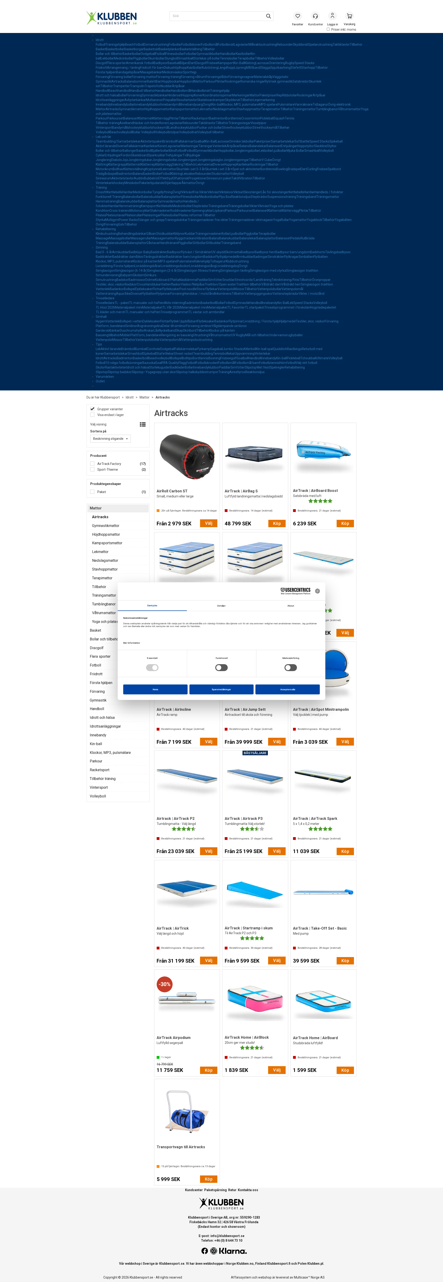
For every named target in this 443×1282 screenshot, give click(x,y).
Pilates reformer (191, 215)
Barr (159, 81)
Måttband (253, 67)
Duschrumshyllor (132, 330)
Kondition (102, 210)
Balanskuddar (151, 197)
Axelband (126, 123)
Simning (102, 247)
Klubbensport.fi (278, 1263)
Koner (198, 95)
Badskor (210, 257)
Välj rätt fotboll (306, 363)
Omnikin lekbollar (241, 141)
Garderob (102, 330)
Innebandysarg (192, 104)
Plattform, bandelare (145, 335)
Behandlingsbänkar (132, 233)
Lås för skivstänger (275, 192)
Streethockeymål (265, 127)
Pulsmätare (286, 104)
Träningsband (306, 197)
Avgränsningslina (149, 326)
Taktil (235, 178)
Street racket (183, 353)
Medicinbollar (123, 58)
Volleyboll (103, 132)
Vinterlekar (104, 183)
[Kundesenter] (315, 16)
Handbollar (228, 54)
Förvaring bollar (120, 77)
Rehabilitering (106, 229)
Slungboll (171, 58)
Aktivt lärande (106, 146)
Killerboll (250, 349)
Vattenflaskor (171, 284)
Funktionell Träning (109, 197)
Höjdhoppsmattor (157, 109)
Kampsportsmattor (184, 109)
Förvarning (134, 95)
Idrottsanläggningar (110, 100)
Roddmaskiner (181, 210)
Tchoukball (308, 358)
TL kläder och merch (110, 312)
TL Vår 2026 (171, 307)
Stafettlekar (165, 353)
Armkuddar (120, 252)
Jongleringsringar (236, 160)
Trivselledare (105, 298)
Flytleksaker (171, 289)
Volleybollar (276, 58)
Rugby (289, 63)
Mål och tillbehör (257, 335)
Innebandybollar (122, 104)
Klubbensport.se (171, 1263)
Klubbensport (110, 397)
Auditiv (139, 178)
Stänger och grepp (151, 220)
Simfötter (215, 280)
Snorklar (228, 280)
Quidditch (280, 349)
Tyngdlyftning (162, 192)
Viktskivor (226, 192)
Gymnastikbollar (208, 54)
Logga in (332, 16)
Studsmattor (220, 173)
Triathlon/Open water (220, 284)
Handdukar (153, 284)
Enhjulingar (289, 146)
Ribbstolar (289, 95)
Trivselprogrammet (174, 312)
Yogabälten (343, 220)
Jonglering (103, 160)
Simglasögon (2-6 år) (162, 270)
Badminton (217, 118)
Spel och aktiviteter (246, 169)
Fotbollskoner (191, 44)
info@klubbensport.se (227, 1236)
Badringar (260, 257)
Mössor (239, 289)
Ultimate (322, 358)
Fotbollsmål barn (247, 363)
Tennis (289, 118)
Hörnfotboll (287, 363)
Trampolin (137, 86)
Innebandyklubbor (147, 104)
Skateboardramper (211, 100)
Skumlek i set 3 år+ (218, 169)
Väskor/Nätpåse (193, 284)
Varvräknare (304, 104)
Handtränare (169, 243)
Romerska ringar (252, 81)
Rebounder (285, 44)
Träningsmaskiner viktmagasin (250, 220)
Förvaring (102, 77)
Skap (179, 330)
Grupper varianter (110, 409)
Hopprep (188, 95)
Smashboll (135, 353)
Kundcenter (194, 1190)
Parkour (209, 81)
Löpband (219, 210)
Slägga (265, 67)
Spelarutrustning (320, 44)
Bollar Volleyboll (143, 132)
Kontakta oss (248, 1190)
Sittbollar (199, 243)
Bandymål (119, 127)
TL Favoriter (236, 307)
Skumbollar (156, 58)
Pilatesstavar (115, 215)
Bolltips (187, 358)
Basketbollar (115, 49)
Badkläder (177, 367)
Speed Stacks (304, 63)
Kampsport (226, 63)
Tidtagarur (320, 104)
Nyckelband (167, 330)
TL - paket (121, 303)
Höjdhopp (180, 67)
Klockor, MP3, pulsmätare (240, 104)
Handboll (102, 90)
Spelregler (277, 367)
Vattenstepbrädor (286, 293)
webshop (265, 1277)
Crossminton (250, 118)
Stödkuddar (164, 233)
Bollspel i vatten (131, 321)
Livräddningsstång (202, 266)
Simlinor (131, 326)
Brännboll (170, 141)
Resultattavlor (187, 100)
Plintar (220, 81)
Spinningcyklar (202, 210)
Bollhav (118, 169)
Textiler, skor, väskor (110, 284)
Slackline (320, 146)
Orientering (277, 63)
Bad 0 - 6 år (104, 252)
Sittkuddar (213, 243)
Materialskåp (263, 77)
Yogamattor (298, 220)
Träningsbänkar (176, 220)
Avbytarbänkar (135, 100)
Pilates (101, 215)
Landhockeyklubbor (183, 127)
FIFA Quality (170, 363)
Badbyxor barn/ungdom (292, 252)
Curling (312, 169)
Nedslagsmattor (225, 109)
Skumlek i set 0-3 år (190, 169)
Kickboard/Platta (167, 280)
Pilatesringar (151, 215)
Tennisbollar (229, 58)
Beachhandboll (119, 90)
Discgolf (102, 63)
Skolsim (138, 275)
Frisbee (212, 63)
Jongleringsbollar (246, 150)
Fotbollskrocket (207, 363)
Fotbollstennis (269, 363)
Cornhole (153, 349)
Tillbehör (356, 44)
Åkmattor (189, 183)
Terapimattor (270, 109)
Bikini (140, 257)
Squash (279, 118)
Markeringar (241, 95)
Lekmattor (205, 109)
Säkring (177, 164)
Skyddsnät (300, 44)
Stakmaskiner (160, 210)
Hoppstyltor (305, 146)
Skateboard (139, 155)
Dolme (150, 280)
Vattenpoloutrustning (197, 340)
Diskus (168, 67)
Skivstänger (252, 192)
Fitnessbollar (174, 54)
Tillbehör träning (108, 123)
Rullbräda (307, 238)
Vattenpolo (226, 289)
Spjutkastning (280, 67)
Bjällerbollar (160, 150)
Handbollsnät (200, 90)
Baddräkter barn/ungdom (185, 257)
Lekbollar (107, 58)
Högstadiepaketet (323, 307)
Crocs (141, 284)
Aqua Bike (123, 293)
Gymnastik (103, 81)
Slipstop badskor (120, 372)
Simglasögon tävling (235, 270)
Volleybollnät (188, 132)
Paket (101, 492)
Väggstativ (280, 77)
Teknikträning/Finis (285, 280)
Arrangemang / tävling (123, 67)
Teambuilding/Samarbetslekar (118, 141)
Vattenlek (220, 146)
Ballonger (129, 150)
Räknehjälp (202, 261)
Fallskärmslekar (186, 349)
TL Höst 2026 (105, 307)
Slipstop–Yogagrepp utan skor (154, 372)
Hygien (101, 321)
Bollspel (129, 289)
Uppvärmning (244, 353)
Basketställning (191, 49)
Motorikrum (104, 169)
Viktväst (187, 192)
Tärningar (205, 146)
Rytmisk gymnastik (278, 81)
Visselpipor (258, 123)
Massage (102, 238)
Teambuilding (203, 353)
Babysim (126, 275)
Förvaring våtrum (193, 77)
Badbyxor (161, 63)
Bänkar (114, 330)
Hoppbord (187, 81)
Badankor (117, 289)
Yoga (277, 220)
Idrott (100, 40)
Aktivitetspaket (152, 141)
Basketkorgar (134, 49)
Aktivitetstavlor (123, 178)
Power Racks (128, 220)
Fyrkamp (204, 349)
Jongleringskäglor (210, 160)
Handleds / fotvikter (328, 192)
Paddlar (202, 280)
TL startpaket (254, 307)
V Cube (267, 160)
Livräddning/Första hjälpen (115, 266)
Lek (290, 303)
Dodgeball (148, 54)
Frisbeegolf (228, 358)
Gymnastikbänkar (155, 95)
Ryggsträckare (185, 238)
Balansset (130, 118)
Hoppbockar (171, 81)
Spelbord (334, 169)
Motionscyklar (140, 210)
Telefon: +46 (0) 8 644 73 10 (221, 1240)
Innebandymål (170, 104)
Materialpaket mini (128, 307)
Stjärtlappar (173, 183)
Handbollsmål (181, 90)
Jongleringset (187, 160)
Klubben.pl (315, 1263)
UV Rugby (238, 335)
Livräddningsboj (227, 266)
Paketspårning (215, 1190)
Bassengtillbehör (108, 335)
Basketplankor (169, 49)
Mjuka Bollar (295, 150)
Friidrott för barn (152, 67)
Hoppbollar (226, 150)
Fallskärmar (185, 141)
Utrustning (200, 335)
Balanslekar (257, 146)
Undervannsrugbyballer (286, 335)
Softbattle (301, 141)
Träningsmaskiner (208, 233)
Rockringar (232, 81)
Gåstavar (153, 243)
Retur (232, 1190)
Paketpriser (268, 95)
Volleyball (335, 358)
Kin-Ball (239, 63)
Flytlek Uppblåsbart (183, 321)
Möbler (125, 335)
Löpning (240, 67)
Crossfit (101, 192)
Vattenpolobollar (269, 289)
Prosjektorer (198, 178)
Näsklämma (188, 280)
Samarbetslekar (282, 141)
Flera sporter (117, 63)
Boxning (214, 358)
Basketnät (151, 49)
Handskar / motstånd (199, 293)
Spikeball (336, 141)
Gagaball (216, 349)
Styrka (100, 220)
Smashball (185, 58)
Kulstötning (210, 67)
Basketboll (144, 150)
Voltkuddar (164, 86)
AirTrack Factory (109, 464)
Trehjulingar (174, 155)
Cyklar (100, 155)
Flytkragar (291, 257)
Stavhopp (308, 67)
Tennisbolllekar (224, 353)
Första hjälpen (106, 72)
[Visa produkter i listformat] (142, 425)
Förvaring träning (168, 77)
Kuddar (190, 233)
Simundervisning (108, 275)
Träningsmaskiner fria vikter (208, 220)
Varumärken (105, 376)
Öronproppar (321, 280)
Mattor (199, 81)
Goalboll (242, 358)
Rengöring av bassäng (177, 335)
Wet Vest (263, 367)
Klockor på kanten (145, 261)
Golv (121, 224)
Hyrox (241, 372)
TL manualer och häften (146, 303)
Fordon (126, 155)
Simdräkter (276, 257)
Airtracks (117, 81)
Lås (156, 330)
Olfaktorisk (181, 178)
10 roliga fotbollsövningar (123, 363)
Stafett (295, 67)
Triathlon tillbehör (248, 284)
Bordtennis (233, 118)
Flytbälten (321, 257)
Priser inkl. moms (343, 29)
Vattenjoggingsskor (258, 293)
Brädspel (294, 169)
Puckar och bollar (209, 127)
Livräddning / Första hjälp (261, 321)
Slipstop (251, 367)
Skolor (100, 367)
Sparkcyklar (156, 155)
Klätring (250, 63)
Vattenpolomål (292, 289)
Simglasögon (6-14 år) (131, 270)
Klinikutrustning (107, 233)
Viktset (238, 192)
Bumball (141, 349)
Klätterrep (148, 164)
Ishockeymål (159, 127)
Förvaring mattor (144, 77)
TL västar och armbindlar (207, 312)
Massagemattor (163, 238)
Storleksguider (159, 367)
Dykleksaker (144, 289)
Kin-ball (217, 104)
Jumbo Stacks (233, 349)
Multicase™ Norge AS (309, 1277)
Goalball (199, 141)
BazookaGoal (152, 363)
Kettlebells (114, 192)
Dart (192, 63)
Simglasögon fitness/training (199, 270)
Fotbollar (175, 44)
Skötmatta (233, 252)
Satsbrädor (300, 81)
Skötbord (189, 330)
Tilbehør (284, 127)
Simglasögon (105, 270)
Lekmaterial (204, 164)
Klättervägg (161, 118)
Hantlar (127, 192)
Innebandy (103, 104)
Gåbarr (151, 233)
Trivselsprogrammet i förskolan (287, 307)
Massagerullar (141, 238)
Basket (101, 49)
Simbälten (306, 257)
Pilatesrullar (133, 215)
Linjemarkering (264, 100)
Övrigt (207, 104)
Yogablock (314, 220)
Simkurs (150, 275)
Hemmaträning (107, 201)
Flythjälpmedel (226, 257)
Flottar (157, 289)
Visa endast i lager (110, 415)
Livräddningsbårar (148, 266)
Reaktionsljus (241, 197)
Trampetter (121, 86)
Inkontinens (223, 293)
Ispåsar (134, 72)
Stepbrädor (259, 197)
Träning (101, 187)
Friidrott (101, 67)
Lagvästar (175, 123)
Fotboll (100, 44)
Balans (244, 146)
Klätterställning (134, 169)
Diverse (121, 146)
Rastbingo (294, 349)
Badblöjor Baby (140, 252)
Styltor (332, 146)
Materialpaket (152, 307)
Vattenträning (106, 293)
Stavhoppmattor (249, 109)
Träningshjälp (115, 44)
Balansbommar (135, 81)
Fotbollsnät (226, 44)
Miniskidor (131, 183)
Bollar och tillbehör (109, 54)
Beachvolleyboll (121, 132)
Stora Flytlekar (207, 289)
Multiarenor (154, 100)
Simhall (101, 316)
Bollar (122, 95)
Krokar (149, 330)
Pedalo (295, 238)
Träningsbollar (238, 206)
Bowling (282, 169)
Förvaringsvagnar (241, 77)
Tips (99, 344)
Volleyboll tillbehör (211, 132)
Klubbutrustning (237, 261)
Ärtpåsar (178, 86)
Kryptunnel (153, 169)
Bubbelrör (151, 178)
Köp (277, 523)
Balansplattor (171, 197)
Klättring (102, 164)
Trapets (150, 86)
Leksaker (188, 173)
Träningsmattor (304, 109)
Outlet (100, 381)
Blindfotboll (177, 150)
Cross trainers (119, 210)
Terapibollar (246, 58)
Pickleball (267, 118)
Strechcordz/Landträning (253, 280)
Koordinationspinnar (217, 95)
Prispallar (170, 100)
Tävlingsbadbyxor (338, 252)
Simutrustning (106, 280)
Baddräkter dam (124, 257)
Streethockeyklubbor (237, 127)
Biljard (184, 63)
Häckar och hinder (146, 123)
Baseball (174, 63)
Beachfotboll (134, 44)
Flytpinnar (163, 293)
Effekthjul (165, 178)
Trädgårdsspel (106, 173)
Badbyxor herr (265, 252)
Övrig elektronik (339, 104)
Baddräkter (159, 252)
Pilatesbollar (170, 215)
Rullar (285, 220)
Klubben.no (245, 1263)
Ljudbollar (279, 150)
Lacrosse (262, 63)
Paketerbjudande (151, 183)
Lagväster (241, 44)
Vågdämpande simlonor (229, 326)
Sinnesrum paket (219, 178)
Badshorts (317, 252)
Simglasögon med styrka (268, 270)
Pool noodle (188, 289)
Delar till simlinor (174, 326)
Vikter (253, 206)
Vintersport (104, 127)
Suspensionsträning (281, 197)
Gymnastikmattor (131, 109)
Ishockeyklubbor (138, 127)
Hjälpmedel (287, 321)
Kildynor (179, 233)
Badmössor (137, 280)
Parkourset (115, 118)
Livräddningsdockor (175, 266)
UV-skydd (218, 252)
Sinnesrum (104, 178)
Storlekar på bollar (206, 58)
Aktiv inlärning (174, 303)
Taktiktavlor (341, 44)
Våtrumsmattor (349, 109)
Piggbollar (140, 58)
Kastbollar (243, 54)
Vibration (245, 178)
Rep (279, 95)
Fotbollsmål (209, 44)
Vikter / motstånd (311, 293)
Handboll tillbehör (142, 90)
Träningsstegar (239, 123)
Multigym (112, 220)
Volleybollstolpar (167, 132)
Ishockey (118, 183)
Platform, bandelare (110, 326)
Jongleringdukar (140, 160)
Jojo (125, 160)
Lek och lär (103, 137)
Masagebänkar (151, 72)
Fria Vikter (200, 192)
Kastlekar (151, 146)
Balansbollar (132, 197)
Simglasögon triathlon (302, 270)
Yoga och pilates (281, 206)
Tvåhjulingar (192, 155)
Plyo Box (225, 197)
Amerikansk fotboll (140, 63)
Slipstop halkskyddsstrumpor (197, 372)
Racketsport (200, 118)
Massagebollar (120, 238)
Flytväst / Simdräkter (196, 252)
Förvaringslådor (217, 77)
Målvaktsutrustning (262, 44)
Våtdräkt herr (291, 284)
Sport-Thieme (107, 469)
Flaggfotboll (187, 363)
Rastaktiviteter (115, 367)
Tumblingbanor (327, 109)
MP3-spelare (268, 104)
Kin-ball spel (264, 349)
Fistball (160, 54)
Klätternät (145, 118)
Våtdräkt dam (271, 284)
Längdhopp (226, 67)
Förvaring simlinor (199, 326)
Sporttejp (190, 72)
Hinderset (175, 95)
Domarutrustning (156, 44)
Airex (233, 372)
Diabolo (116, 160)
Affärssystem (241, 1277)
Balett (151, 81)
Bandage (122, 72)
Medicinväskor (172, 72)
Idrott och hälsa (107, 95)
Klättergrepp (117, 164)
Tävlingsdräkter (155, 257)
